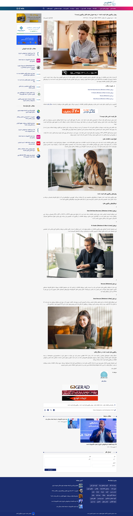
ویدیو (77, 8)
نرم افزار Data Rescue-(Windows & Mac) (103, 99)
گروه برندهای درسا (103, 485)
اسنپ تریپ (113, 492)
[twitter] (51, 410)
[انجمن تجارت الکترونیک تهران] (38, 54)
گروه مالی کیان (93, 485)
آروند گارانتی (113, 502)
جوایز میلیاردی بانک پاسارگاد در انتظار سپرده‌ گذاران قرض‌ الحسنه (26, 149)
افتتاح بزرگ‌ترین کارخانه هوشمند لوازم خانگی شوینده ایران (26, 111)
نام (114, 456)
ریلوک (103, 495)
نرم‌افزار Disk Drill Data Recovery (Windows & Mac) (100, 90)
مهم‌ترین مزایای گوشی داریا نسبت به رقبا (26, 80)
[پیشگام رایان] (38, 118)
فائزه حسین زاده (47, 18)
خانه (116, 18)
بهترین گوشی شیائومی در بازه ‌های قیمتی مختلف (27, 87)
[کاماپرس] (110, 3)
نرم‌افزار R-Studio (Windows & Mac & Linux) (102, 93)
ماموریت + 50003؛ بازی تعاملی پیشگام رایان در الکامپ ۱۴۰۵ (26, 117)
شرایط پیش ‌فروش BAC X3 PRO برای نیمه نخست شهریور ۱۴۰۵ (26, 156)
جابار (93, 492)
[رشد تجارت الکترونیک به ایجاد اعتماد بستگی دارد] (74, 423)
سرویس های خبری (104, 8)
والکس (96, 489)
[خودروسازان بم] (38, 156)
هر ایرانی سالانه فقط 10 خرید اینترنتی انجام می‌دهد (26, 143)
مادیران (98, 502)
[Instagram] (19, 8)
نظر (90, 456)
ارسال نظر (50, 470)
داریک (102, 492)
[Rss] (23, 8)
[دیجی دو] (38, 74)
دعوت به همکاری (58, 8)
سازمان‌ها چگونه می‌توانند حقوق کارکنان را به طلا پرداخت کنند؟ (26, 124)
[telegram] (54, 410)
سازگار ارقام (49, 104)
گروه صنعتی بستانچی (110, 498)
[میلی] (38, 124)
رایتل (93, 495)
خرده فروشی (110, 18)
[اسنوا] (38, 111)
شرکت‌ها (95, 8)
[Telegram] (22, 8)
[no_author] (38, 67)
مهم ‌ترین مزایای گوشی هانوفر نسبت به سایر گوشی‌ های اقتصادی (26, 74)
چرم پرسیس (100, 498)
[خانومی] (38, 60)
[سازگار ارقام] (104, 375)
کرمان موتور (105, 502)
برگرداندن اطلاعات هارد (108, 405)
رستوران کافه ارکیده (104, 489)
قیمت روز (84, 8)
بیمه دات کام (113, 485)
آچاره (107, 492)
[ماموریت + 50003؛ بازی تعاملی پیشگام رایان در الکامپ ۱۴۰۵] (81, 491)
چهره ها (89, 8)
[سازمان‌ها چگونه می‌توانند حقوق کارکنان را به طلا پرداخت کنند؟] (81, 496)
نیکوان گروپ (90, 489)
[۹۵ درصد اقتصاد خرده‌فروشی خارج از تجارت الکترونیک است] (98, 430)
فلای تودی (93, 498)
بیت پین (93, 502)
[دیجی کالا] (38, 143)
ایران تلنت (113, 489)
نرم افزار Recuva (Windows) (106, 96)
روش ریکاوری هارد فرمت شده (86, 405)
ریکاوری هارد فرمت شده (73, 405)
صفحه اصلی (113, 8)
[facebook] (48, 410)
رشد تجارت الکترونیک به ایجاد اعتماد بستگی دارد (56, 419)
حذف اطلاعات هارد (98, 405)
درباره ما (72, 8)
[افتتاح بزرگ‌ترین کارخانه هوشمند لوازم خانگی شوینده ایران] (81, 486)
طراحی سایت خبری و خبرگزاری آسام (23, 513)
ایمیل (114, 463)
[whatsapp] (45, 410)
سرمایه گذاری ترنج (111, 495)
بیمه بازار (98, 495)
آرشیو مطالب (49, 8)
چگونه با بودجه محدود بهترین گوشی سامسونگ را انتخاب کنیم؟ (26, 99)
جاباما (97, 492)
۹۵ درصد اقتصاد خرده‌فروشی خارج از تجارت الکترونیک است (101, 444)
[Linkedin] (17, 8)
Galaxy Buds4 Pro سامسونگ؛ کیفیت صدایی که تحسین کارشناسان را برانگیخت (26, 67)
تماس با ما (66, 8)
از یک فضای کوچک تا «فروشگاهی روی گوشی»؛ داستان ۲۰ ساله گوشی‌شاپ (26, 93)
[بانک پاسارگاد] (38, 150)
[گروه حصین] (38, 93)
